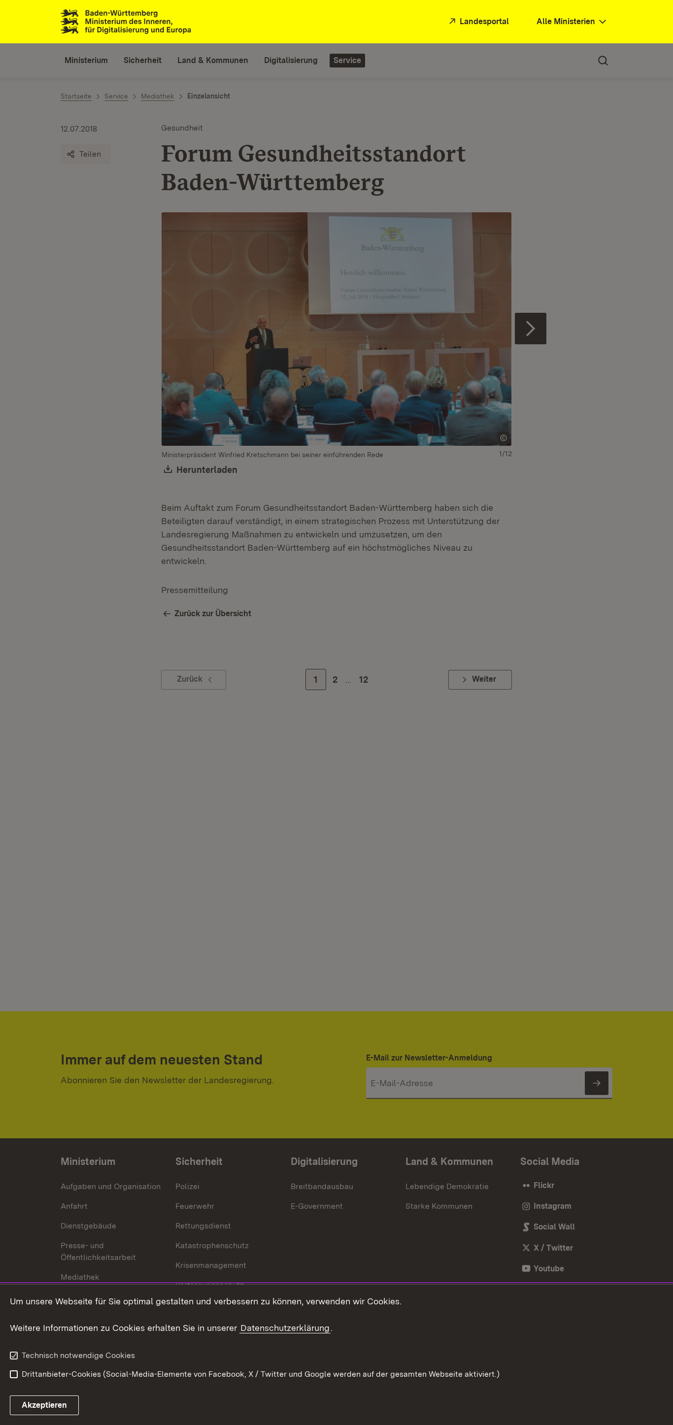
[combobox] (572, 22)
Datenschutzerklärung (285, 1328)
